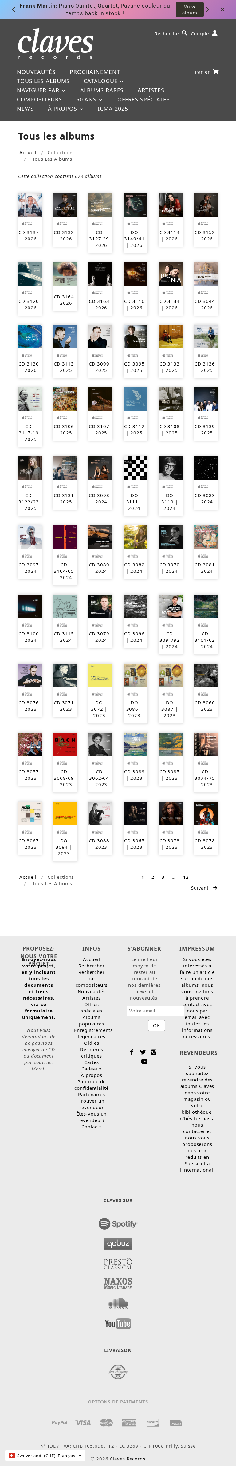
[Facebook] (132, 1052)
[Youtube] (144, 1061)
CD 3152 (205, 232)
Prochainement (95, 71)
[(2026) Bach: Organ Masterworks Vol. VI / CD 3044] (206, 273)
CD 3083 (205, 495)
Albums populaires (91, 1020)
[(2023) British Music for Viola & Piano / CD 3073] (171, 813)
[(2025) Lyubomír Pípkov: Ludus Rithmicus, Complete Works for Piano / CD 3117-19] (30, 399)
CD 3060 (205, 702)
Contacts (91, 1126)
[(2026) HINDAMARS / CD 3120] (30, 273)
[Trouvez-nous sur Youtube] (118, 1322)
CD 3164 (64, 296)
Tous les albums (43, 81)
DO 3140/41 (134, 235)
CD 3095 (134, 364)
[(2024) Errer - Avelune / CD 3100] (30, 606)
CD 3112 (134, 426)
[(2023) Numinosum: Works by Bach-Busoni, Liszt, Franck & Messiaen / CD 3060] (206, 675)
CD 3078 (205, 840)
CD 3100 (28, 633)
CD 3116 (134, 301)
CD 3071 (64, 702)
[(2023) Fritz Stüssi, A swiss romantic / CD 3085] (171, 744)
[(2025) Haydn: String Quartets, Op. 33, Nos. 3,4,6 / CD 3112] (136, 399)
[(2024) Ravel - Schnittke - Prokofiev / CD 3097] (30, 537)
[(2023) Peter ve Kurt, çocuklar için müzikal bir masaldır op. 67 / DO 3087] (171, 675)
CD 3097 (28, 564)
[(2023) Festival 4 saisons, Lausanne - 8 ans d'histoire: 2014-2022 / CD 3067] (30, 813)
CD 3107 (99, 426)
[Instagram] (154, 1052)
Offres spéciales (143, 99)
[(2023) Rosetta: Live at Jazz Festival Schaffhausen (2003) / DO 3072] (100, 675)
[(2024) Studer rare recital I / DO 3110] (171, 468)
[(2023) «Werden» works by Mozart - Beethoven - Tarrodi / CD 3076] (30, 675)
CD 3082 (134, 564)
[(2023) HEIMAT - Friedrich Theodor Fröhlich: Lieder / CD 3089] (136, 744)
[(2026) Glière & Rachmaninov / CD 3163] (100, 273)
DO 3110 (167, 498)
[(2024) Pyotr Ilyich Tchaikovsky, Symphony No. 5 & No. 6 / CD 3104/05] (65, 537)
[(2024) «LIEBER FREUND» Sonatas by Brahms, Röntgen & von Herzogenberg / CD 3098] (100, 468)
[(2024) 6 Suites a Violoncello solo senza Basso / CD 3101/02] (206, 606)
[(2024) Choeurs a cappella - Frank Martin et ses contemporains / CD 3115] (65, 606)
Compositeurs (39, 99)
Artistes (151, 90)
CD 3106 (64, 426)
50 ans (87, 99)
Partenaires (91, 1094)
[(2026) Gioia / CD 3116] (136, 273)
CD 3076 (28, 702)
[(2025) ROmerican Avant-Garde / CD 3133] (171, 336)
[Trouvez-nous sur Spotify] (118, 1222)
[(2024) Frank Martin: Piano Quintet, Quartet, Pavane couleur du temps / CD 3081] (206, 537)
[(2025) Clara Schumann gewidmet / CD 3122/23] (30, 468)
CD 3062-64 (99, 774)
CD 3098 (99, 495)
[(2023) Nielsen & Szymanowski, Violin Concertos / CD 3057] (30, 744)
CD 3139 (205, 426)
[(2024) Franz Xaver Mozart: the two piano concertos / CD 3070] (171, 537)
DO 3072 (97, 705)
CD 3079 (99, 633)
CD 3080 (99, 564)
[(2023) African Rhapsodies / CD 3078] (206, 813)
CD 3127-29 (99, 235)
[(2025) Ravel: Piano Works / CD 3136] (206, 336)
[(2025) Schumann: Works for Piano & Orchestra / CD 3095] (136, 336)
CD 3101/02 (205, 636)
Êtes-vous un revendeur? (92, 1117)
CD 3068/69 (64, 774)
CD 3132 (64, 232)
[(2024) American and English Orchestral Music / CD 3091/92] (171, 606)
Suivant (200, 888)
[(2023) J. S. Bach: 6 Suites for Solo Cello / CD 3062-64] (100, 744)
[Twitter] (143, 1052)
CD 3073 (169, 840)
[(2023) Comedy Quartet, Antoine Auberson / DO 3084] (65, 813)
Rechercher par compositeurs (92, 978)
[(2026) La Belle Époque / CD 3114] (171, 204)
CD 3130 (28, 364)
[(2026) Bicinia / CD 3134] (171, 273)
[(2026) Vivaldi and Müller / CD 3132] (65, 204)
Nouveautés (36, 71)
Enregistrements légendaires (93, 1033)
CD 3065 (134, 840)
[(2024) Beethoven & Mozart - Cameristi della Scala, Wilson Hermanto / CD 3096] (136, 606)
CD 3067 (28, 840)
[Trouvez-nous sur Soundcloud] (118, 1302)
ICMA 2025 (113, 108)
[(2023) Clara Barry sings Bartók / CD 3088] (100, 813)
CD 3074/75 (205, 774)
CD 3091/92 (169, 636)
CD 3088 (99, 840)
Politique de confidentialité (91, 1084)
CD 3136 (205, 364)
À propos (63, 108)
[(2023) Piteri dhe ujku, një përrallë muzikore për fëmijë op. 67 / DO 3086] (136, 675)
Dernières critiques (91, 1052)
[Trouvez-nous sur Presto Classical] (118, 1262)
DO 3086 (132, 705)
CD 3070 (169, 564)
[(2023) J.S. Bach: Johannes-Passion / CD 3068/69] (65, 744)
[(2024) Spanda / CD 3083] (206, 468)
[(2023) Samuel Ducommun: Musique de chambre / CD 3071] (65, 675)
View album (189, 9)
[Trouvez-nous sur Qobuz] (118, 1242)
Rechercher (91, 966)
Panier (203, 72)
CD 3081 (205, 564)
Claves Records (127, 1459)
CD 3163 (99, 301)
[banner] (55, 43)
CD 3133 (169, 364)
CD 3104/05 (64, 567)
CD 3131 (64, 495)
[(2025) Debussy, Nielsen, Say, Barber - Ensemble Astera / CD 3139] (206, 399)
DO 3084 (62, 843)
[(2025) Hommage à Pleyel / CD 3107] (100, 399)
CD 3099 (99, 364)
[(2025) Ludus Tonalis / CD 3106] (65, 399)
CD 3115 (64, 633)
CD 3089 (134, 771)
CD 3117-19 (29, 429)
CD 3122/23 (28, 498)
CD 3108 (169, 426)
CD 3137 (28, 232)
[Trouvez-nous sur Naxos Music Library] (118, 1282)
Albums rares (102, 90)
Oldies (91, 1043)
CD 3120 (28, 301)
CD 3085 (169, 771)
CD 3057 (28, 771)
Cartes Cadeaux (91, 1065)
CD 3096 (134, 633)
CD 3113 (64, 364)
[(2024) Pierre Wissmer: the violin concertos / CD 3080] (100, 537)
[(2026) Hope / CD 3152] (206, 204)
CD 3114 (169, 232)
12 (186, 877)
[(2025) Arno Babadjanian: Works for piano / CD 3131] (65, 468)
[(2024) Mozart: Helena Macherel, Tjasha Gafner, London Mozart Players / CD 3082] (136, 537)
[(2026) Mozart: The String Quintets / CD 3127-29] (100, 204)
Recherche (167, 33)
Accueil (27, 152)
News (25, 108)
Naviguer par (39, 90)
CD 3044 (205, 301)
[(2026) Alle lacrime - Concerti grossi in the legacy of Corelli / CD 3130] (30, 336)
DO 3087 (167, 705)
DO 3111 (132, 498)
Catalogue (101, 81)
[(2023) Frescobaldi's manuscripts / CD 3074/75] (206, 744)
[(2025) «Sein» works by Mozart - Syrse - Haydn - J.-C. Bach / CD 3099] (100, 336)
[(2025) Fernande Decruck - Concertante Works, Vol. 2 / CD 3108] (171, 399)
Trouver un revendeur (91, 1104)
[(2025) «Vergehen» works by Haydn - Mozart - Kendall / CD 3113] (65, 336)
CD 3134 (169, 301)
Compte (200, 33)
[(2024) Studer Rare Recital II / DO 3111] (136, 468)
